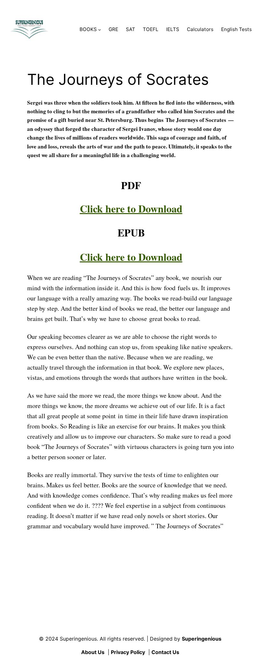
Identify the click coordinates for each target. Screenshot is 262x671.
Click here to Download (131, 208)
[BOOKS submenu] (99, 29)
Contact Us (165, 652)
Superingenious (201, 638)
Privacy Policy (128, 652)
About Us (92, 652)
